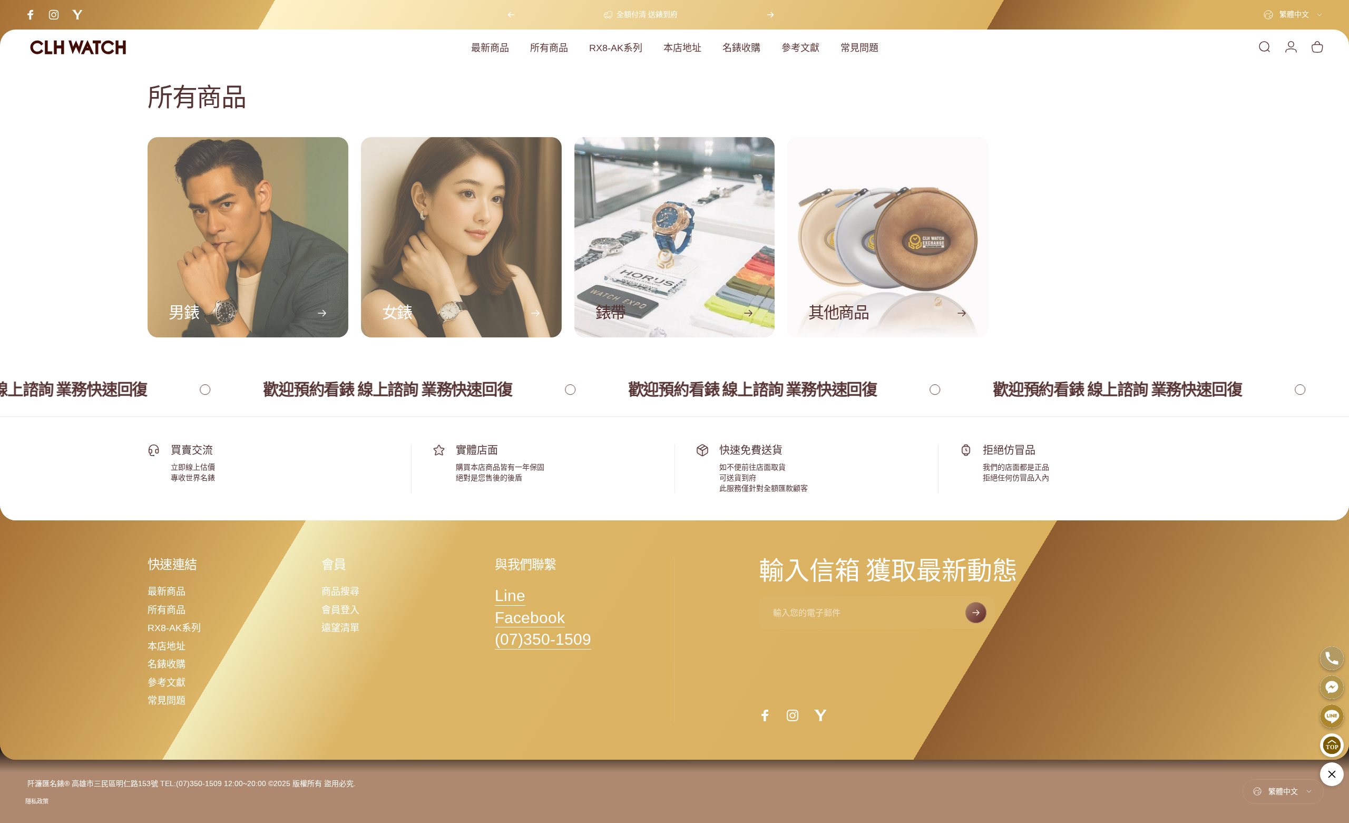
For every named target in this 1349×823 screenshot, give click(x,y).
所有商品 (166, 610)
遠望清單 (340, 628)
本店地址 (166, 646)
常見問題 (166, 700)
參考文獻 (166, 682)
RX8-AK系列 (174, 628)
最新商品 (166, 591)
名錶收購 (166, 664)
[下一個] (770, 15)
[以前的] (511, 15)
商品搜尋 (340, 591)
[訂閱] (975, 612)
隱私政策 (36, 801)
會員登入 (340, 610)
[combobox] (1294, 15)
